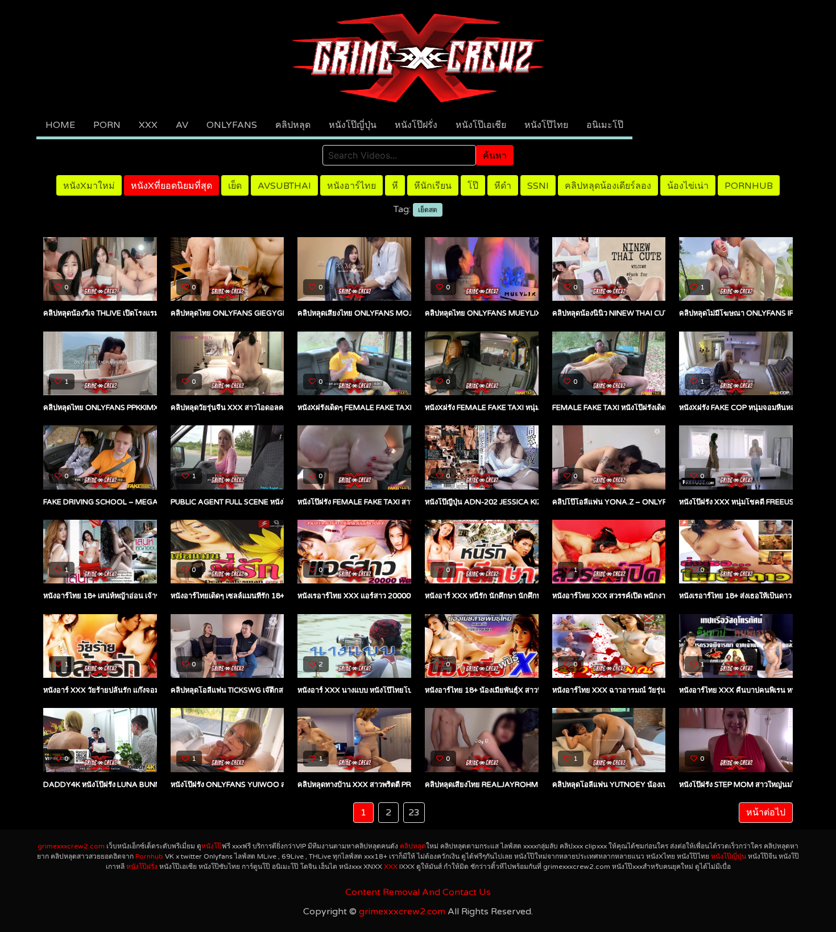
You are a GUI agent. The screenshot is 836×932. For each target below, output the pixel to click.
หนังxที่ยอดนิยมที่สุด (171, 186)
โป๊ (472, 186)
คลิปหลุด (293, 125)
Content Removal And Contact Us (418, 892)
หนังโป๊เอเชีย (481, 125)
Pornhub (749, 186)
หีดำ (502, 186)
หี (395, 186)
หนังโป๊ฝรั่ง (416, 125)
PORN (107, 125)
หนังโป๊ (211, 846)
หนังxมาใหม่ (89, 186)
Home (60, 125)
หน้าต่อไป (765, 812)
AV (182, 125)
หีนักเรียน (433, 186)
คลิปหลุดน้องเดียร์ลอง (608, 186)
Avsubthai (284, 186)
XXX (148, 125)
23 (414, 812)
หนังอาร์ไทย (351, 186)
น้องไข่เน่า (688, 186)
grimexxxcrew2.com (71, 846)
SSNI (538, 186)
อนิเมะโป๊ (604, 125)
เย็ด (235, 186)
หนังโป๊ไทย (546, 125)
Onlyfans (231, 125)
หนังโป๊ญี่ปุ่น (352, 125)
